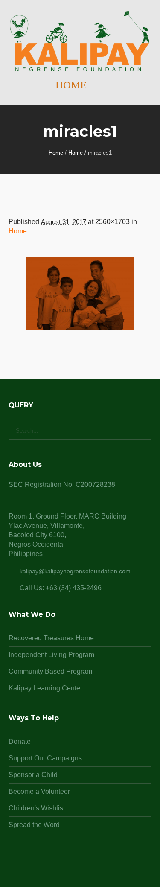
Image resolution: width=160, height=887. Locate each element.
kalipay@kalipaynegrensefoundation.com (75, 571)
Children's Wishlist (37, 808)
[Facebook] (70, 879)
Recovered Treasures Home (51, 638)
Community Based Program (50, 671)
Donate (20, 741)
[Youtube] (100, 879)
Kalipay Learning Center (45, 688)
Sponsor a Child (33, 774)
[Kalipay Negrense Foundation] (80, 41)
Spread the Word (34, 824)
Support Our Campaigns (45, 758)
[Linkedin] (59, 879)
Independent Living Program (51, 654)
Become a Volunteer (39, 791)
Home (56, 153)
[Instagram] (80, 879)
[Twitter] (90, 879)
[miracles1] (80, 293)
